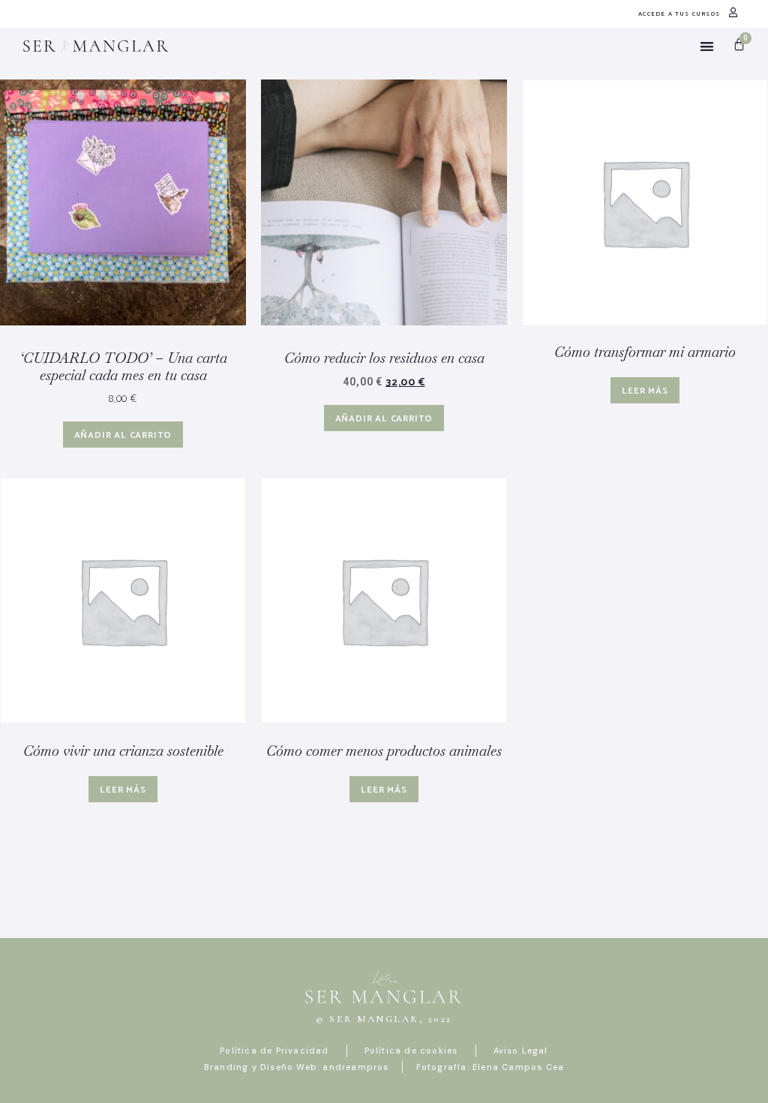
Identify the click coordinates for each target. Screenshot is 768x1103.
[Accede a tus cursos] (733, 12)
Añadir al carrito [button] (123, 435)
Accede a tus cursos (679, 14)
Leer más (645, 391)
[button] (707, 46)
